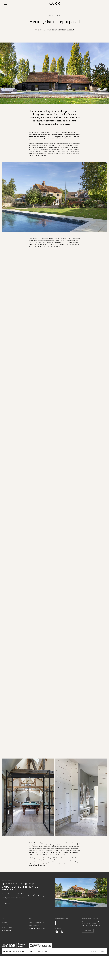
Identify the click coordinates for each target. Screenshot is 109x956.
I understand (94, 951)
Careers (5, 922)
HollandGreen (66, 151)
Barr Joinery (6, 930)
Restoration (50, 35)
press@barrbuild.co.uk (37, 922)
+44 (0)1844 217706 (35, 931)
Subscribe (61, 922)
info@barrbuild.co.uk (37, 928)
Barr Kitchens (7, 927)
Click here (37, 951)
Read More (7, 903)
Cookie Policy (59, 943)
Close (102, 951)
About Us (5, 924)
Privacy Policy (69, 943)
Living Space (58, 35)
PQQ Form (88, 930)
